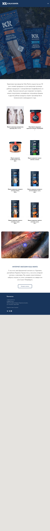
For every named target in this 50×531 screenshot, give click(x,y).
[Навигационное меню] (48, 3)
